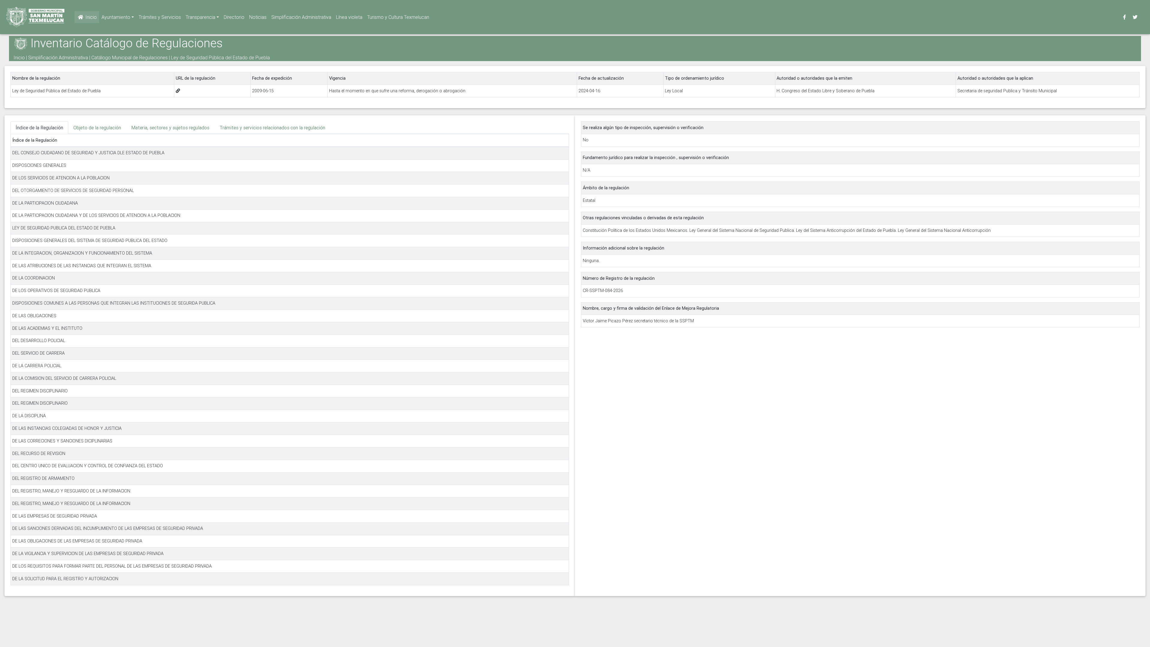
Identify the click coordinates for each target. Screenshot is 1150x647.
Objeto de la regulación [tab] (97, 128)
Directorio (234, 17)
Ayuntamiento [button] (116, 17)
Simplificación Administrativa (301, 17)
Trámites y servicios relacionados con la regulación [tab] (272, 128)
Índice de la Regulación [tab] (39, 128)
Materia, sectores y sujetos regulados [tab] (170, 128)
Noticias (258, 17)
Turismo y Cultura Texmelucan (398, 17)
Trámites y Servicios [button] (160, 17)
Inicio (90, 17)
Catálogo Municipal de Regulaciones (129, 58)
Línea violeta (349, 17)
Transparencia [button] (200, 17)
